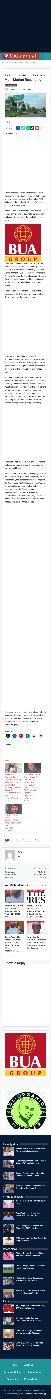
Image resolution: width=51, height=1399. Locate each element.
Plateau (37, 840)
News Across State (35, 891)
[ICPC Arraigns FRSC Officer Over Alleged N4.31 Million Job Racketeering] (8, 1228)
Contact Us (12, 1379)
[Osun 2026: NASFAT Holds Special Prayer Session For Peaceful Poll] (8, 1346)
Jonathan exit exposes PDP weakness (10, 874)
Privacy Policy (31, 1379)
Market (18, 840)
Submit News (34, 1372)
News (7, 891)
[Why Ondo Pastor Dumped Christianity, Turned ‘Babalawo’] (8, 1321)
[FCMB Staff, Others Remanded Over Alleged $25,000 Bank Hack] (8, 1164)
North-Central (10, 85)
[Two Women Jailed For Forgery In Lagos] (8, 1204)
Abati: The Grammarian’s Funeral (40, 874)
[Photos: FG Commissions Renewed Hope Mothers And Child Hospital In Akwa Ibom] (8, 1293)
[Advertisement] (25, 26)
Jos (12, 840)
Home (15, 1365)
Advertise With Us (13, 1372)
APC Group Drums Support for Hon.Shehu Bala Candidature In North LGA (13, 820)
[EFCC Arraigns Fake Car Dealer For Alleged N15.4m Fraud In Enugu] (8, 1241)
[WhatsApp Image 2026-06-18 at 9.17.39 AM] (23, 243)
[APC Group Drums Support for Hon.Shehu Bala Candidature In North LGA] (13, 809)
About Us (28, 1365)
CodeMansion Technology (35, 1394)
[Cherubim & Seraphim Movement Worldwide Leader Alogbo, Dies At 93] (8, 1333)
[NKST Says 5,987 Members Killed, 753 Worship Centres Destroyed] (8, 1309)
